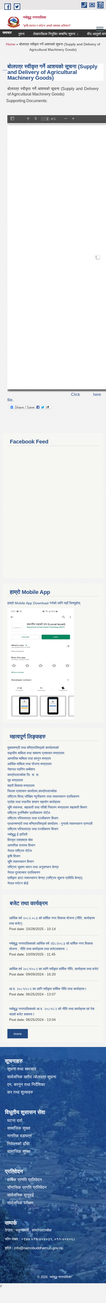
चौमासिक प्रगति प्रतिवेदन (27, 1187)
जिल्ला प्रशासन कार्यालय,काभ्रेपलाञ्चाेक (32, 791)
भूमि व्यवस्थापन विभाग (20, 861)
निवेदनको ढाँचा (18, 1143)
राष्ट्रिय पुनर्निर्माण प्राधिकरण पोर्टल (28, 813)
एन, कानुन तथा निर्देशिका (26, 1084)
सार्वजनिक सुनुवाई (20, 1195)
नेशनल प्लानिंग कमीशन (21, 769)
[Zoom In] (73, 119)
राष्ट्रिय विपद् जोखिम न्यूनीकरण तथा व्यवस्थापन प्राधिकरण (43, 796)
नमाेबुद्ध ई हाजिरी (17, 834)
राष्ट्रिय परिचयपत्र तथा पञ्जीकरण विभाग (32, 818)
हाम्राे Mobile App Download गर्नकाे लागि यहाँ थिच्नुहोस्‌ (43, 603)
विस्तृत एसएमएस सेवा (20, 840)
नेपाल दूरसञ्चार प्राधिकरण (23, 872)
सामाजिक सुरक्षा (18, 1128)
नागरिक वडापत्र (19, 1136)
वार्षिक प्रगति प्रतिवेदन (24, 1179)
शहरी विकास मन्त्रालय (21, 786)
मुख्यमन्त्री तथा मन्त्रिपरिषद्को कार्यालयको (33, 748)
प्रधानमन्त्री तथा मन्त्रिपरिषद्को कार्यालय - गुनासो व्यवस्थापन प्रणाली (49, 824)
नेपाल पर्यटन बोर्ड (17, 883)
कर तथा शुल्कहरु (20, 1092)
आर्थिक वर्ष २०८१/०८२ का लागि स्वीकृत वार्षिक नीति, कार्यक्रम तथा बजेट (54, 969)
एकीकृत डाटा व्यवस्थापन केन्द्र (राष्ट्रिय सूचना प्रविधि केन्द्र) (45, 878)
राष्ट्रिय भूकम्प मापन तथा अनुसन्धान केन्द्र (33, 867)
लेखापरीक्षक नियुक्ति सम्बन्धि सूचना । (47, 34)
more (18, 1034)
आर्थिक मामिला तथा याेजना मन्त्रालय (29, 764)
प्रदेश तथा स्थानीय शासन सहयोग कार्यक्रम (33, 802)
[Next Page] (36, 119)
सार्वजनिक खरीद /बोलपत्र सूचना (31, 1077)
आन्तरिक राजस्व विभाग (21, 845)
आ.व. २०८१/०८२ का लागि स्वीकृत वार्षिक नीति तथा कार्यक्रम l (47, 989)
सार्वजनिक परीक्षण (20, 1203)
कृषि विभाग (13, 856)
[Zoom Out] (66, 119)
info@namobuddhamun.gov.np (38, 1248)
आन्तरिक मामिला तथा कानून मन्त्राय (29, 758)
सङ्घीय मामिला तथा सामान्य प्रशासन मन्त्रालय (35, 753)
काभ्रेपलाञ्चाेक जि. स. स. (23, 775)
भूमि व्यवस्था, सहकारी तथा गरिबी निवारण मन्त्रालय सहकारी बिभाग (47, 807)
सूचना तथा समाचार (21, 1069)
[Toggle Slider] (12, 119)
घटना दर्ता (14, 1120)
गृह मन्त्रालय (15, 780)
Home (10, 44)
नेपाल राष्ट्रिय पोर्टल (19, 851)
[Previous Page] (28, 119)
